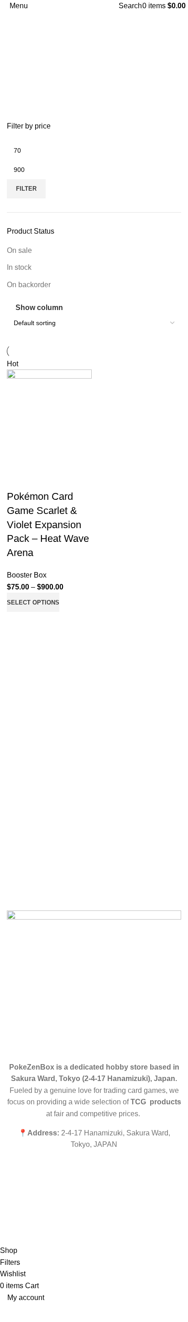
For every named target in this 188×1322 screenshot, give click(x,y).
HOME (16, 797)
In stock (19, 267)
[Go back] (18, 53)
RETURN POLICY (32, 875)
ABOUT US (23, 813)
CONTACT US (27, 891)
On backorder (29, 285)
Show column (39, 308)
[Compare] (18, 623)
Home (15, 715)
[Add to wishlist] (18, 478)
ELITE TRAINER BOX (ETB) (47, 859)
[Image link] (94, 981)
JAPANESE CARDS (35, 844)
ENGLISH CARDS (32, 828)
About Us (20, 731)
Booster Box (27, 575)
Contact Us (23, 746)
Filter (26, 188)
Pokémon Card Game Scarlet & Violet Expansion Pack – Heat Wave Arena (48, 524)
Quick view (42, 623)
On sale (19, 250)
